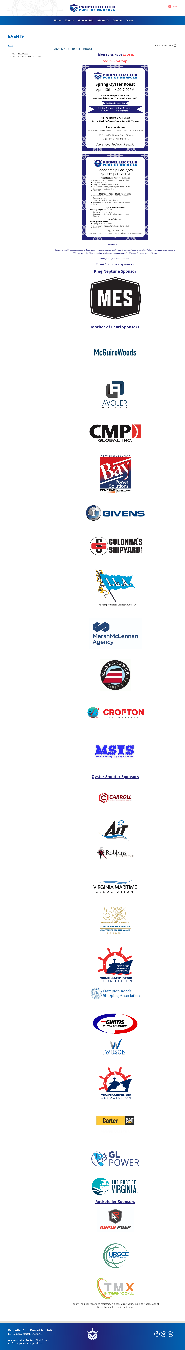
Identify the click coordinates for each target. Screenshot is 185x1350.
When (14, 54)
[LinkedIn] (170, 1334)
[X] (163, 1334)
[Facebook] (157, 1334)
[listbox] (166, 45)
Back (10, 45)
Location (13, 56)
